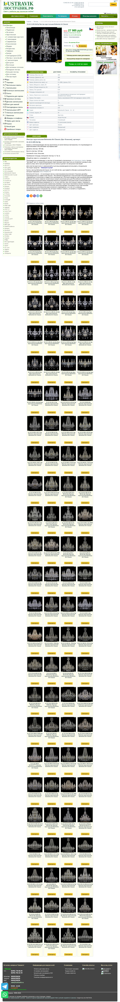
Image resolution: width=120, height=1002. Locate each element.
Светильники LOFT (13, 110)
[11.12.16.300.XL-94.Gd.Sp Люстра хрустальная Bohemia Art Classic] (68, 755)
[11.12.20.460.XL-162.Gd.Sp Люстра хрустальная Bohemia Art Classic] (51, 875)
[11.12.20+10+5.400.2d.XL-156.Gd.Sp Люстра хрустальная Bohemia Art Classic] (85, 905)
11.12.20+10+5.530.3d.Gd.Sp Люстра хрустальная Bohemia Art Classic (68, 946)
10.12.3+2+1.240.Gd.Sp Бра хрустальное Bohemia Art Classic (35, 374)
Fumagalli (7, 199)
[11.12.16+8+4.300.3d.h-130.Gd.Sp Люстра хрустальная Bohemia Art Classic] (51, 815)
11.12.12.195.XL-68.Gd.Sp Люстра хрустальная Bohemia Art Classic (68, 614)
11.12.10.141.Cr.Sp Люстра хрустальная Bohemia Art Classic (51, 404)
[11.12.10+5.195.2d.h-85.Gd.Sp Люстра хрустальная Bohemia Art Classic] (68, 484)
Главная (28, 21)
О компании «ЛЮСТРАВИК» (12, 145)
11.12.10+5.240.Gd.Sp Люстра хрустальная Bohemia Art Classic (34, 554)
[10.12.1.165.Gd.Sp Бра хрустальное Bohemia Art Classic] (51, 213)
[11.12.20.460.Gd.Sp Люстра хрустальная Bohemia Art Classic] (85, 845)
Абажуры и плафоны (14, 118)
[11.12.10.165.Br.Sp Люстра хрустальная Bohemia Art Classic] (85, 393)
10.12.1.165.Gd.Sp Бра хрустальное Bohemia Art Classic (52, 223)
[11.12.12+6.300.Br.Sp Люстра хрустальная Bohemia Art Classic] (68, 695)
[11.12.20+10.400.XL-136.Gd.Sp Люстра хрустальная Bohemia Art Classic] (35, 905)
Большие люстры (12, 72)
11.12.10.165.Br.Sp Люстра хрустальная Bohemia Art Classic (85, 404)
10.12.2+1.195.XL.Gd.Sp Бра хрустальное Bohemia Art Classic (85, 283)
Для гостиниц (11, 74)
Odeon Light (8, 234)
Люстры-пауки (11, 76)
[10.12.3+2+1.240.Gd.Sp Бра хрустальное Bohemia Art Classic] (35, 363)
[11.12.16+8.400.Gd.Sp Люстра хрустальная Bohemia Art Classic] (85, 785)
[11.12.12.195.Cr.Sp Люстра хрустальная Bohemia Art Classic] (85, 574)
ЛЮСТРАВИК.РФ (45, 172)
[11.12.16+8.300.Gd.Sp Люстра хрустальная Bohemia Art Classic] (35, 785)
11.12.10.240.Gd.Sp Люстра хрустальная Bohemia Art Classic (51, 464)
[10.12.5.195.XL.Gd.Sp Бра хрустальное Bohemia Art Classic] (35, 393)
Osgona (7, 238)
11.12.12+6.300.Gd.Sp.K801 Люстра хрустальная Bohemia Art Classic (85, 705)
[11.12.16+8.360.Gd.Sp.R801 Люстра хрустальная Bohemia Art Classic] (68, 785)
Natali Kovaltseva (9, 226)
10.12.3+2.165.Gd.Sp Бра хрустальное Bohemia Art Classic (68, 343)
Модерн (9, 46)
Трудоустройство (70, 971)
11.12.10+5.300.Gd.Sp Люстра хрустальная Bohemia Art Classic (34, 584)
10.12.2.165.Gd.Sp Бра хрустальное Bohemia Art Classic (52, 253)
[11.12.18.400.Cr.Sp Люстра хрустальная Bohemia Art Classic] (35, 845)
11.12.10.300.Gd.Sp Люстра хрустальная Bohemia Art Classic (34, 494)
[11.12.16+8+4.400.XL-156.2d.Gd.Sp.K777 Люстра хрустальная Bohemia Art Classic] (85, 815)
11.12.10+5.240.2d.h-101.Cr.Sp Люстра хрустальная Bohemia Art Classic (52, 525)
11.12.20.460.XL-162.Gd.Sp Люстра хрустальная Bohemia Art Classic (52, 886)
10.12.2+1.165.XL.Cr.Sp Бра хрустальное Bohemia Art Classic (68, 283)
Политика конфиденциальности (43, 977)
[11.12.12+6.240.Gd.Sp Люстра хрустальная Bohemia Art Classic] (35, 664)
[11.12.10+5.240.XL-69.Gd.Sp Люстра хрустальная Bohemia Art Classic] (85, 544)
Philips (6, 240)
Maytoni (7, 222)
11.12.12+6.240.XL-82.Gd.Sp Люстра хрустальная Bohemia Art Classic (68, 675)
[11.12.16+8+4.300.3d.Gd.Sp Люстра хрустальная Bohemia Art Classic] (35, 815)
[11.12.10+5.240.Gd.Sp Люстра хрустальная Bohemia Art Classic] (35, 544)
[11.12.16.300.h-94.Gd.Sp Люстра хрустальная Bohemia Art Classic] (51, 755)
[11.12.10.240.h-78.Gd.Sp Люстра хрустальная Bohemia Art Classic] (68, 454)
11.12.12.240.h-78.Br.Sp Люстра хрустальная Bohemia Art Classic (52, 645)
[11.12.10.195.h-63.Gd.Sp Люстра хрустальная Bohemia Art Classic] (85, 423)
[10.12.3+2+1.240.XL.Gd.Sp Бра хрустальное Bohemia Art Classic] (51, 363)
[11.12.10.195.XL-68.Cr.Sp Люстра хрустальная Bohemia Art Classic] (35, 454)
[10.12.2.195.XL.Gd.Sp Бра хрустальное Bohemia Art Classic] (85, 243)
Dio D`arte (7, 184)
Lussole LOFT (9, 219)
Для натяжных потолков (14, 67)
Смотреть (35, 232)
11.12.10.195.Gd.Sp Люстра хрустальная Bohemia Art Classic (51, 434)
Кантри (8, 53)
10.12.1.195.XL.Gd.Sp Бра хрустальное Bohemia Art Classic (85, 223)
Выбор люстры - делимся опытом (107, 30)
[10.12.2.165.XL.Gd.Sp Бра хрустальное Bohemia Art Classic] (68, 243)
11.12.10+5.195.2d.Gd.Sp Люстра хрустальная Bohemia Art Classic (51, 494)
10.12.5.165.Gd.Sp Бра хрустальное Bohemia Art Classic (68, 374)
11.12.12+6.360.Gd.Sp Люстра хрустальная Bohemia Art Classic (68, 735)
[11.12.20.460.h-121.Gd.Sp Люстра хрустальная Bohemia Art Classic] (35, 875)
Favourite (7, 196)
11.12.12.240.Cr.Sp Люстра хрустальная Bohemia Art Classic (85, 614)
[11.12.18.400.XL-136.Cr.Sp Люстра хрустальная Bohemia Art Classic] (68, 845)
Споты (8, 93)
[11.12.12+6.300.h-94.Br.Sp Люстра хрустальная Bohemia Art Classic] (35, 725)
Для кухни (10, 62)
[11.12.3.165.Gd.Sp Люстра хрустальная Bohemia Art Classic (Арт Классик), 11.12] (44, 64)
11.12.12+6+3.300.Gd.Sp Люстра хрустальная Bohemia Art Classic (85, 735)
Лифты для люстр (13, 121)
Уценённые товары (13, 129)
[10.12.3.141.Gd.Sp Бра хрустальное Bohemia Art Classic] (68, 303)
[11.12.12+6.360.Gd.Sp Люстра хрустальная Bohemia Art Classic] (68, 725)
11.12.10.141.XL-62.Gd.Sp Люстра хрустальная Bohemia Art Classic (68, 404)
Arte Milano (8, 169)
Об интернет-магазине (72, 969)
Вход (115, 16)
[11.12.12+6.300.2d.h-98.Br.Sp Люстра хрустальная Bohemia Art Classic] (35, 695)
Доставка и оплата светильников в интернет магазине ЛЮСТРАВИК (14, 138)
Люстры (9, 25)
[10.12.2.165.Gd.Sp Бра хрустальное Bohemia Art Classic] (51, 243)
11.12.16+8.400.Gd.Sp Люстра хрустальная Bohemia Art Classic (85, 795)
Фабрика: (66, 32)
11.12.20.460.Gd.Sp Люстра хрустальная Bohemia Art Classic (85, 855)
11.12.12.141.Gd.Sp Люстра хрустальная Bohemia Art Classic (51, 584)
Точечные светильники (15, 91)
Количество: (67, 45)
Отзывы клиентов (70, 973)
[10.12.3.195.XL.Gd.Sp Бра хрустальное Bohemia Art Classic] (51, 333)
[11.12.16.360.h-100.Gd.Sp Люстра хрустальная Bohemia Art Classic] (85, 755)
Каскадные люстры (13, 69)
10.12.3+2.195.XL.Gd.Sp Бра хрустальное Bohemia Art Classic (85, 343)
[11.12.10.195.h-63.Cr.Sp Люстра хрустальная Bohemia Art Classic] (68, 423)
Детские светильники (14, 102)
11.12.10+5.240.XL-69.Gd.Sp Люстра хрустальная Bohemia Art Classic (85, 555)
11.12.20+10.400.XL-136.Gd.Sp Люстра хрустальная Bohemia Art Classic (35, 916)
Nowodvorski (8, 232)
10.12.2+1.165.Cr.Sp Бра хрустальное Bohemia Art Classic (51, 283)
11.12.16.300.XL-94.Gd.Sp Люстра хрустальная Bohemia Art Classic (68, 765)
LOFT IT (7, 209)
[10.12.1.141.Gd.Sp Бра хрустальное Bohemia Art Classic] (35, 213)
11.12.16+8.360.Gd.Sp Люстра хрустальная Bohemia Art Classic (51, 795)
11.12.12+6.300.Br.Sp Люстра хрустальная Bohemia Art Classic (68, 705)
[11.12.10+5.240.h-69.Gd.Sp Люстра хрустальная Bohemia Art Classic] (68, 544)
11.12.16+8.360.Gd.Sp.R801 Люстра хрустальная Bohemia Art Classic (68, 795)
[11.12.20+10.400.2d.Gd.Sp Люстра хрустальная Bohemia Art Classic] (85, 875)
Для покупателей (11, 134)
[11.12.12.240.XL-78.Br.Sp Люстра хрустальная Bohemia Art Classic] (68, 634)
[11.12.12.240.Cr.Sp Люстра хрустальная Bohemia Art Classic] (85, 604)
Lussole (7, 217)
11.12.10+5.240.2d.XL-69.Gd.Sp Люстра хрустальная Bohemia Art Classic (68, 525)
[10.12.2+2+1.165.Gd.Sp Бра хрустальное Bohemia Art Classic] (35, 303)
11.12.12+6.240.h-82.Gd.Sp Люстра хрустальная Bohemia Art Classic (52, 675)
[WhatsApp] (41, 195)
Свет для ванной (12, 104)
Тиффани (9, 51)
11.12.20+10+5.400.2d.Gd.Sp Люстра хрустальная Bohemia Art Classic (68, 916)
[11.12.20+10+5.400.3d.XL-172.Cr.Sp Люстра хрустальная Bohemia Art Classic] (51, 935)
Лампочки (10, 115)
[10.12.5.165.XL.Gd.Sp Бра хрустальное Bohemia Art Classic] (85, 363)
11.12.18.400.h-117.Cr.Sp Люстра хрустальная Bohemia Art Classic (51, 855)
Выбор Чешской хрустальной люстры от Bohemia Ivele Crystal (106, 32)
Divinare (7, 186)
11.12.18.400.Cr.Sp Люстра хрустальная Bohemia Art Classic (34, 855)
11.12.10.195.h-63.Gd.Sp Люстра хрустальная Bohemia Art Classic (85, 434)
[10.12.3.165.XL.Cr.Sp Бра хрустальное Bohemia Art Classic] (35, 333)
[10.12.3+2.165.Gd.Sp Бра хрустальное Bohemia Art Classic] (68, 333)
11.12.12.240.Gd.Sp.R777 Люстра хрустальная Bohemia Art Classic (34, 645)
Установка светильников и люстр (14, 151)
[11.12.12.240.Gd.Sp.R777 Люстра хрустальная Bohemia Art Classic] (35, 634)
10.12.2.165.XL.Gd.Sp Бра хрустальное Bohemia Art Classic (68, 253)
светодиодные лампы (79, 160)
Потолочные (10, 27)
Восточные (10, 65)
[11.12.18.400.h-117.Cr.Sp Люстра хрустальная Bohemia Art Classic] (51, 845)
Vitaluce (7, 249)
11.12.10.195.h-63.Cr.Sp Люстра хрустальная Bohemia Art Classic (68, 434)
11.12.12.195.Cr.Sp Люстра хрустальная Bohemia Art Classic (85, 584)
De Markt (7, 182)
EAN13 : (66, 37)
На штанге (10, 32)
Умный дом (10, 126)
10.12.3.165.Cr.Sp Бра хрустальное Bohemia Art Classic (85, 313)
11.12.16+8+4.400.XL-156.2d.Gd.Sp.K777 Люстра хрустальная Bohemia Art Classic (85, 826)
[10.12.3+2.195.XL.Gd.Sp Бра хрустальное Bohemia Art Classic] (85, 333)
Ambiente (7, 163)
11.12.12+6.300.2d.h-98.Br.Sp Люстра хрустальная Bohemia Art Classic (35, 705)
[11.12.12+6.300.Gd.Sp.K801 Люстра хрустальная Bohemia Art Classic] (85, 695)
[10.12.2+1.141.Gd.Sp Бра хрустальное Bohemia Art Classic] (35, 273)
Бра (7, 80)
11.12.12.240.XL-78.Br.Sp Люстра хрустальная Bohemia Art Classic (68, 645)
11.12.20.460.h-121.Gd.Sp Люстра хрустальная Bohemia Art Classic (35, 885)
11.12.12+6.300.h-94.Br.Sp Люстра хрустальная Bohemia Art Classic (35, 735)
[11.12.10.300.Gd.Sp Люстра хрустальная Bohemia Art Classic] (35, 484)
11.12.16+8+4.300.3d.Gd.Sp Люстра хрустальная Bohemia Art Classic (35, 825)
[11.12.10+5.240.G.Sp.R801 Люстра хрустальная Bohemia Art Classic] (85, 514)
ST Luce (7, 247)
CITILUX (7, 178)
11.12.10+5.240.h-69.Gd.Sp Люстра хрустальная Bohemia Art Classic (68, 555)
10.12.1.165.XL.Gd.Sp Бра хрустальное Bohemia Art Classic (68, 223)
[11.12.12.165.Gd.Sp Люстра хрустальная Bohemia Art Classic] (68, 574)
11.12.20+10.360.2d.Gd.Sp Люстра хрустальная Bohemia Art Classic (68, 885)
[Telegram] (37, 195)
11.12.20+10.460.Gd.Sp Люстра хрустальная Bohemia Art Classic (51, 916)
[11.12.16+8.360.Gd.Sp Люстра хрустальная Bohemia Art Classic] (51, 785)
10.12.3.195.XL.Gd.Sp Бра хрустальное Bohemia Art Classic (52, 343)
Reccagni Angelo (9, 241)
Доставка (57, 72)
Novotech (7, 230)
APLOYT (7, 165)
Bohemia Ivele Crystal (11, 175)
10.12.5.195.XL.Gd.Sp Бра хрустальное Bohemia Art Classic (35, 404)
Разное (9, 124)
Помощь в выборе (39, 975)
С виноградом (11, 39)
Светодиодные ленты (14, 107)
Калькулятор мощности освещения (78, 58)
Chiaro (6, 177)
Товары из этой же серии (78, 64)
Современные (11, 41)
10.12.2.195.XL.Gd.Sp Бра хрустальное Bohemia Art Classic (85, 253)
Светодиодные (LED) (13, 55)
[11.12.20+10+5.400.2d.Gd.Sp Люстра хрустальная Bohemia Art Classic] (68, 905)
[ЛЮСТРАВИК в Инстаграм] (108, 970)
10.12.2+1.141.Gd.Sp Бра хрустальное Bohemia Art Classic (34, 283)
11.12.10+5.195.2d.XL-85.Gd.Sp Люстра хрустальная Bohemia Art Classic (85, 495)
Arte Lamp (7, 167)
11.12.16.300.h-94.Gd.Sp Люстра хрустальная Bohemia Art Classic (51, 765)
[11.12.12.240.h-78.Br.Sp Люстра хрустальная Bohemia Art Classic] (51, 634)
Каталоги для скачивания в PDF (43, 973)
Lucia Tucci (8, 211)
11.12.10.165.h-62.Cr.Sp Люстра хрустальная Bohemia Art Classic (35, 434)
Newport (7, 228)
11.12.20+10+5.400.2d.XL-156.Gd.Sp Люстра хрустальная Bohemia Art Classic (85, 916)
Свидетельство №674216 (84, 997)
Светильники (11, 88)
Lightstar (7, 207)
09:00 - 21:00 (15, 986)
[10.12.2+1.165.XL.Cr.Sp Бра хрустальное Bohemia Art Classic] (68, 273)
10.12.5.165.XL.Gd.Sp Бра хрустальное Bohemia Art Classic (85, 374)
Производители (10, 158)
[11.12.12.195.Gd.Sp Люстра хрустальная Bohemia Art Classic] (35, 604)
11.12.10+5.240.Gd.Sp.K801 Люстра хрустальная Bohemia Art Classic (51, 554)
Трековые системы (13, 99)
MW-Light (7, 224)
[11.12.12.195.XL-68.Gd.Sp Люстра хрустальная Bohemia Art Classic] (68, 604)
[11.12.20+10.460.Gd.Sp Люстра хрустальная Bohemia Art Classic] (51, 905)
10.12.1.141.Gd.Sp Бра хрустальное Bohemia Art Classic (35, 223)
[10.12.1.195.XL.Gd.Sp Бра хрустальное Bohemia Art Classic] (85, 213)
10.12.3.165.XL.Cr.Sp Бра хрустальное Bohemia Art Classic (34, 343)
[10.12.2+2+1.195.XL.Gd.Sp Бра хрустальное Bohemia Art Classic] (51, 303)
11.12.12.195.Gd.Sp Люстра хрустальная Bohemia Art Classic (34, 614)
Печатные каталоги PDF (11, 153)
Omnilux (7, 236)
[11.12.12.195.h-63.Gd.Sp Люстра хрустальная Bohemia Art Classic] (51, 604)
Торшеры (9, 82)
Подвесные (10, 30)
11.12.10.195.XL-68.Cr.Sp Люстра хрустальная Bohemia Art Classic (35, 464)
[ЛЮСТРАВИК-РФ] (19, 7)
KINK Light (8, 205)
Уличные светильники (14, 113)
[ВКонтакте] (27, 195)
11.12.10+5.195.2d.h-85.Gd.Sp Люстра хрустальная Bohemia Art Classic (68, 495)
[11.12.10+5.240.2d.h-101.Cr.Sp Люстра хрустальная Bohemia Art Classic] (51, 514)
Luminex (7, 213)
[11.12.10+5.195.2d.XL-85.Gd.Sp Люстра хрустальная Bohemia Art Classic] (85, 484)
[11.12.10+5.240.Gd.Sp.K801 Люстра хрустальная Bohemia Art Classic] (51, 544)
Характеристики (36, 72)
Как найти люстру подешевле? (106, 38)
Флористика (10, 48)
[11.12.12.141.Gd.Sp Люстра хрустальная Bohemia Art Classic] (51, 574)
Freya (6, 198)
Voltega (7, 251)
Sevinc (6, 243)
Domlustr (7, 188)
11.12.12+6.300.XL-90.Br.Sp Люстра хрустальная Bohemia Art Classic (52, 735)
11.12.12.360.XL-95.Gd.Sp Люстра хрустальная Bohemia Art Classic (85, 645)
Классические (11, 44)
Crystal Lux (8, 180)
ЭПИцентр (8, 253)
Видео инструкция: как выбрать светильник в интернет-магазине (106, 36)
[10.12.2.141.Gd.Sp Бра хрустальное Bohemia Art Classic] (35, 243)
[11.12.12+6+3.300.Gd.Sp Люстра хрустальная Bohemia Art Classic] (85, 725)
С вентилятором (12, 60)
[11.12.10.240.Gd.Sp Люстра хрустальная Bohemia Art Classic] (51, 454)
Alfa (6, 161)
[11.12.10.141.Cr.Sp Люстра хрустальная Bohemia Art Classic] (51, 393)
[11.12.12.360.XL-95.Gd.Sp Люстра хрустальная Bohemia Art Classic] (85, 634)
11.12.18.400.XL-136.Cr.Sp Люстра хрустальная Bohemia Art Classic (68, 855)
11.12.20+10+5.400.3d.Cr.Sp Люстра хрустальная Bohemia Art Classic (35, 946)
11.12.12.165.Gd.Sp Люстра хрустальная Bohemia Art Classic (68, 584)
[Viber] (34, 195)
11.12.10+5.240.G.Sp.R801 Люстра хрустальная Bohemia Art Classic (85, 524)
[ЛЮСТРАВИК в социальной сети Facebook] (105, 971)
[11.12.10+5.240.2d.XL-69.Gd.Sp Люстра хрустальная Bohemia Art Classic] (68, 514)
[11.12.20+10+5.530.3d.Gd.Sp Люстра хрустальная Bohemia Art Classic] (68, 935)
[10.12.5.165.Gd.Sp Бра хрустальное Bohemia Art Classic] (68, 363)
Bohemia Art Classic (10, 173)
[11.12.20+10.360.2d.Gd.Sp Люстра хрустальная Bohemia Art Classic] (68, 875)
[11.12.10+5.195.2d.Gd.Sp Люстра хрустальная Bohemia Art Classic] (51, 484)
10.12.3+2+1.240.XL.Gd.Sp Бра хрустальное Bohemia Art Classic (52, 374)
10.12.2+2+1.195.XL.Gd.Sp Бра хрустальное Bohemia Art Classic (52, 313)
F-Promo (7, 194)
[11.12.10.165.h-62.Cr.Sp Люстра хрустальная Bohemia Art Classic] (35, 423)
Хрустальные (11, 34)
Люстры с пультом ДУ (14, 58)
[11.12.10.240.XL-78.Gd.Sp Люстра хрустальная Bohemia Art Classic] (85, 454)
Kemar (6, 203)
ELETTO (7, 190)
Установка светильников (41, 971)
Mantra (7, 220)
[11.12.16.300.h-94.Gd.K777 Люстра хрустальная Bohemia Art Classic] (35, 755)
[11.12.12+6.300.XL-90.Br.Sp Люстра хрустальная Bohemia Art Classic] (51, 725)
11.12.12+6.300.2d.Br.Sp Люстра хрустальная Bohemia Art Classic (85, 675)
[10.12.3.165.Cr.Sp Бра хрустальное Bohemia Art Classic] (85, 303)
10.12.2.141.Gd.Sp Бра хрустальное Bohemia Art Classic (35, 253)
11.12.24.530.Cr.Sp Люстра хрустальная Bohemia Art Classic (85, 946)
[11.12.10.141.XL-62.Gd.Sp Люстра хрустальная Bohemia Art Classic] (68, 393)
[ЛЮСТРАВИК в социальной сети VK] (106, 973)
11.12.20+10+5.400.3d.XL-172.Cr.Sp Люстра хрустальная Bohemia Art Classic (51, 946)
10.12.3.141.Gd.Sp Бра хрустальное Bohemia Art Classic (68, 313)
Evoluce (7, 192)
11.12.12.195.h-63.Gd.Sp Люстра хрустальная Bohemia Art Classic (51, 614)
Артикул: (66, 35)
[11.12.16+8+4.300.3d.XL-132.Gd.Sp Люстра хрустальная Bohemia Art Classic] (68, 815)
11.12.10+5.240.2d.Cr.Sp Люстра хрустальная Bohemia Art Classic (35, 524)
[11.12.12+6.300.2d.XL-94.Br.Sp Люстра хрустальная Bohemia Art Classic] (51, 695)
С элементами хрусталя (15, 37)
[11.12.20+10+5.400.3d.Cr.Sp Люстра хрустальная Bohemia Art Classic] (35, 935)
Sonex (6, 245)
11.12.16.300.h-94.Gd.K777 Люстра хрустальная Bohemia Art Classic (35, 766)
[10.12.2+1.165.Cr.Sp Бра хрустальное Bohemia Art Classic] (51, 273)
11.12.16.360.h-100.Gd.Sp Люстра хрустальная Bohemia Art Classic (85, 765)
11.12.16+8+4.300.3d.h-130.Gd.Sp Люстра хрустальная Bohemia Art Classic (52, 826)
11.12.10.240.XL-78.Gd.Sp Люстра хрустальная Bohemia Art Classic (85, 464)
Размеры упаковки (77, 72)
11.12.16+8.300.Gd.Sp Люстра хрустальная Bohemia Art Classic (34, 795)
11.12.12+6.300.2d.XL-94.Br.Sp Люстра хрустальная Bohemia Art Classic (52, 705)
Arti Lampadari (9, 171)
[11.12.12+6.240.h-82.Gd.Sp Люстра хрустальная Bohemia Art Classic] (51, 664)
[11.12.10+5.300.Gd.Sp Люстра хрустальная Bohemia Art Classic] (35, 574)
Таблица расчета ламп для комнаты (78, 55)
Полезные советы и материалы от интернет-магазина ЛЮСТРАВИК (13, 148)
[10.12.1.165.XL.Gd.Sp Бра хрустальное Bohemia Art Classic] (68, 213)
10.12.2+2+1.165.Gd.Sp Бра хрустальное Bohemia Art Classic (35, 313)
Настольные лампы (13, 85)
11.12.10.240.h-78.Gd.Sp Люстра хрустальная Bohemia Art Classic (68, 464)
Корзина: (109, 13)
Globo (6, 201)
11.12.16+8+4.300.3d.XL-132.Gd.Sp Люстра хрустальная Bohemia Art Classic (68, 826)
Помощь (99, 23)
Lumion (7, 215)
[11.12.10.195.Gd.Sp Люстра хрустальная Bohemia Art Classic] (51, 423)
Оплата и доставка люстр (41, 969)
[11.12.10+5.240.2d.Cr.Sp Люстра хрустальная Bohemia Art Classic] (35, 514)
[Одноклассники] (31, 195)
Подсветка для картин (14, 96)
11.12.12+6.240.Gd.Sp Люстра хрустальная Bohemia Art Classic (34, 675)
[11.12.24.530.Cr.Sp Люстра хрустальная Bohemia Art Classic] (85, 935)
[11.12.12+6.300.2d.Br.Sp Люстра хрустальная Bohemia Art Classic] (85, 664)
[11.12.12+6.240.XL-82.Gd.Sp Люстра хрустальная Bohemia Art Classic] (68, 664)
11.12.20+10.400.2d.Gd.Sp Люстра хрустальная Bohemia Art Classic (85, 885)
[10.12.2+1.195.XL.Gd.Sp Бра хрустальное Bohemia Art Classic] (85, 273)
